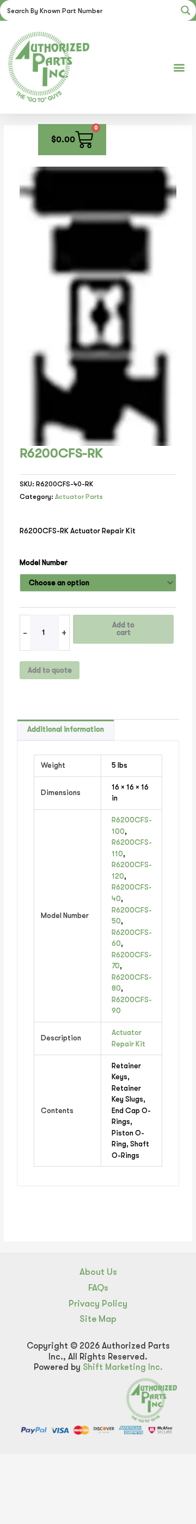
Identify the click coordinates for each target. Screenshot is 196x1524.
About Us (98, 1272)
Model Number (44, 562)
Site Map (98, 1319)
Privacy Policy (98, 1303)
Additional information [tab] (65, 729)
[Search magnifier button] (185, 10)
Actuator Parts (79, 497)
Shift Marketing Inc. (123, 1367)
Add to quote (50, 670)
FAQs (98, 1287)
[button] (179, 67)
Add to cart (123, 629)
